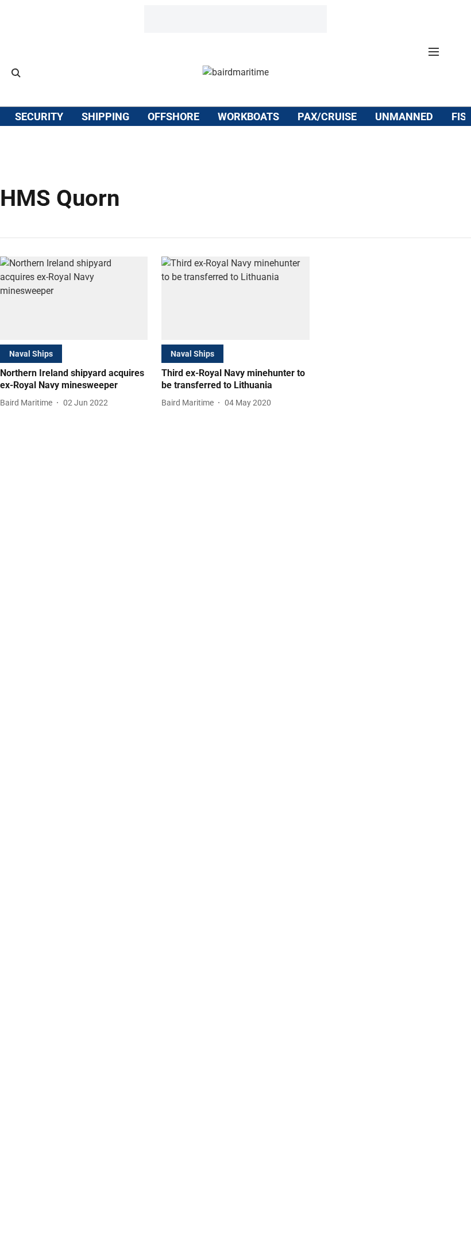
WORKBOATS (248, 116)
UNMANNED (404, 116)
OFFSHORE (173, 116)
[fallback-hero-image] (74, 298)
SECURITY (39, 116)
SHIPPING (105, 116)
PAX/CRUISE (327, 116)
